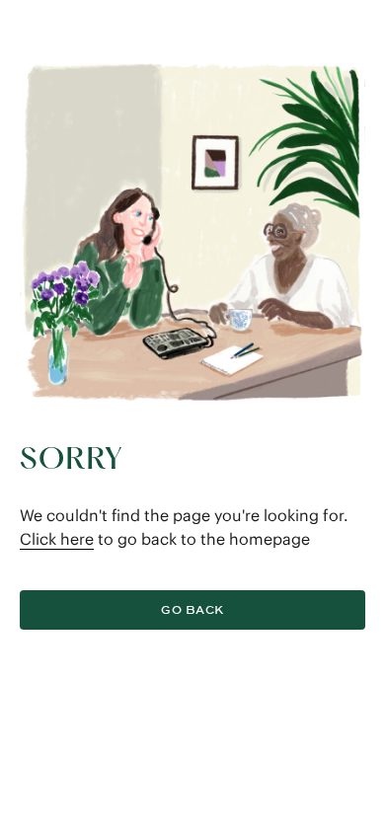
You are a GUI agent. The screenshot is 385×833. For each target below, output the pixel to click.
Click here (57, 539)
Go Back (192, 610)
